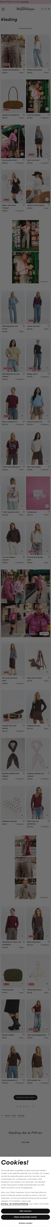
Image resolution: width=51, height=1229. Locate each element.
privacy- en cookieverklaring (14, 1204)
